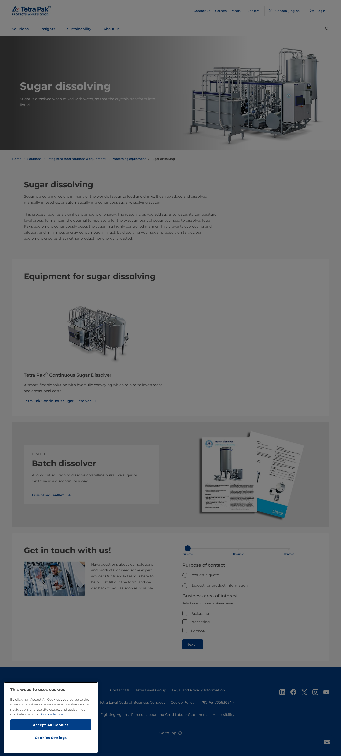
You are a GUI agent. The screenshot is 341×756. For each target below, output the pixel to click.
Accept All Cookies (51, 725)
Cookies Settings (51, 738)
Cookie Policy (52, 714)
